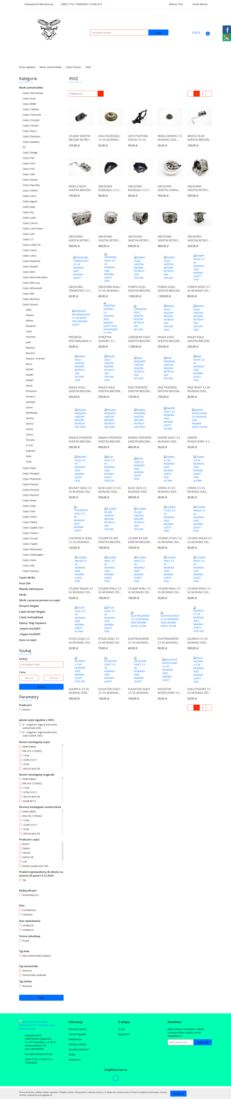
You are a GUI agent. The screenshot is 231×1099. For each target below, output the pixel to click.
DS (24, 147)
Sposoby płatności (79, 1049)
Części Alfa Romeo (33, 93)
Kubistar (31, 450)
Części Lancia (30, 223)
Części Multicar (31, 299)
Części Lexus (29, 250)
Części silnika (27, 577)
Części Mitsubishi (32, 288)
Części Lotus (29, 255)
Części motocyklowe (31, 617)
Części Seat (29, 511)
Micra (29, 364)
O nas (121, 1029)
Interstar (31, 336)
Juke (28, 342)
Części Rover (29, 500)
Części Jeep (29, 206)
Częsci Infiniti (30, 190)
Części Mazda (30, 266)
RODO (72, 1054)
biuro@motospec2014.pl (38, 1054)
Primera (31, 396)
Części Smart (30, 516)
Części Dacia (29, 131)
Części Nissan (30, 304)
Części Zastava (31, 571)
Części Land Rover (33, 228)
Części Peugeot (31, 473)
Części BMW (29, 103)
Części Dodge (30, 152)
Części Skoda (30, 522)
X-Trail (29, 445)
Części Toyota (30, 543)
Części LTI (28, 239)
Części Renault (31, 495)
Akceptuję (178, 1093)
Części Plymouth (32, 478)
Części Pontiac (30, 484)
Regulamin (75, 1059)
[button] (76, 1022)
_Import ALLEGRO (30, 628)
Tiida (28, 461)
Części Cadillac (31, 109)
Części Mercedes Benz (35, 277)
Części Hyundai (31, 185)
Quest (29, 407)
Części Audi (29, 98)
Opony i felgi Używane (33, 623)
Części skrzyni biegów (32, 611)
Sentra (30, 423)
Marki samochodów (31, 87)
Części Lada (29, 217)
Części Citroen (30, 125)
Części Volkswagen (33, 554)
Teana (29, 434)
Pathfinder (32, 412)
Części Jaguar (30, 201)
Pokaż (41, 997)
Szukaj (41, 686)
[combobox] (86, 94)
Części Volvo (29, 560)
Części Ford (29, 163)
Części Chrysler (31, 120)
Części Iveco (29, 196)
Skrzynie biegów (29, 605)
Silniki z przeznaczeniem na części (39, 600)
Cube (29, 331)
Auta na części (28, 640)
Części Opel (29, 468)
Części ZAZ (28, 565)
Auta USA (25, 583)
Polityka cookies (77, 1044)
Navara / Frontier (35, 358)
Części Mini (29, 271)
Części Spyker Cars (33, 527)
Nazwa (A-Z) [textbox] (76, 93)
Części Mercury (31, 282)
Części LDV (28, 234)
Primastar (31, 391)
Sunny (29, 429)
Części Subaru (30, 533)
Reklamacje (75, 1039)
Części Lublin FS (31, 244)
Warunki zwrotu (78, 1029)
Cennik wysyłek (77, 1034)
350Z (28, 309)
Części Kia (28, 212)
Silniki (23, 594)
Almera (30, 315)
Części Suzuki (30, 538)
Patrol (29, 385)
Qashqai (30, 402)
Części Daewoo (31, 141)
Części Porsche (31, 489)
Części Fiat (28, 158)
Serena (30, 418)
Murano (31, 353)
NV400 (29, 380)
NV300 (29, 374)
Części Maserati (31, 261)
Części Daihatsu (31, 136)
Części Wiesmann (32, 549)
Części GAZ (28, 174)
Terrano (30, 439)
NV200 (29, 369)
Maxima (30, 347)
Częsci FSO (28, 168)
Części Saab (29, 505)
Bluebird (31, 326)
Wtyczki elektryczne (31, 589)
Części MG (28, 293)
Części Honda (30, 179)
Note (28, 456)
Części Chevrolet (32, 114)
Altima (29, 320)
